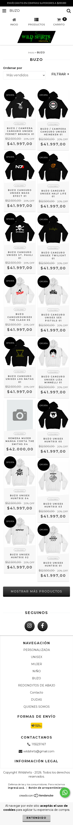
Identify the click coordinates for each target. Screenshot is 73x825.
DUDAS (36, 699)
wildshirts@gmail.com (38, 751)
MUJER (36, 664)
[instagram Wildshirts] (30, 626)
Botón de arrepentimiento (47, 787)
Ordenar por (12, 68)
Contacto (36, 692)
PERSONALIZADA (36, 650)
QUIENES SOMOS (37, 707)
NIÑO (36, 671)
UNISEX (36, 657)
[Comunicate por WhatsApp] (65, 792)
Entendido (36, 817)
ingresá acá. (16, 787)
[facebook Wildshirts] (43, 626)
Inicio (31, 52)
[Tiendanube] (36, 796)
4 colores (20, 124)
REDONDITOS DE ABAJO (36, 685)
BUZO (36, 678)
